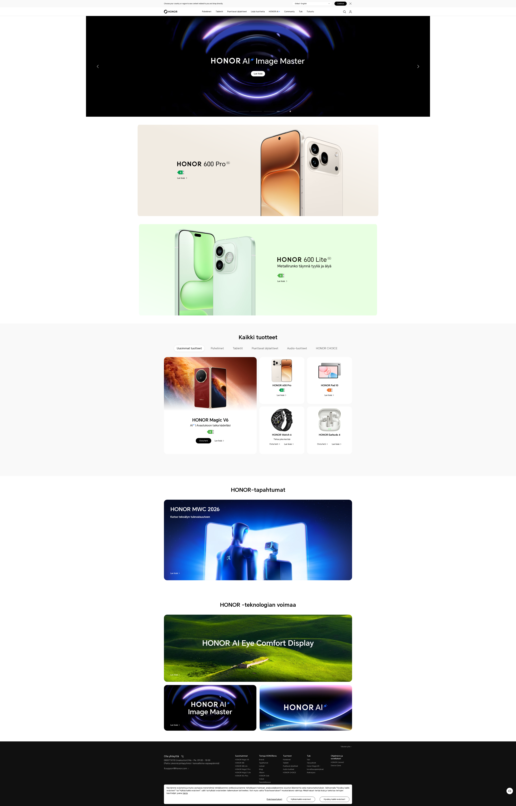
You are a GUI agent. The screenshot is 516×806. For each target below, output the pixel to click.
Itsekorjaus (311, 773)
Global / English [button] (301, 4)
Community (289, 11)
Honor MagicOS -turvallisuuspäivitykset (315, 767)
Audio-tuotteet (288, 769)
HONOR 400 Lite (241, 766)
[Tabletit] (224, 12)
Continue (340, 4)
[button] (251, 102)
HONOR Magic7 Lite (243, 773)
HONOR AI (273, 11)
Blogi (261, 769)
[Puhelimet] (212, 12)
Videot (261, 779)
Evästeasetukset (274, 799)
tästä (185, 793)
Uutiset (261, 766)
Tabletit (219, 11)
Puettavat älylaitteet (237, 11)
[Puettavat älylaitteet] (248, 12)
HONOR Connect (337, 762)
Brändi (261, 760)
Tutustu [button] (310, 11)
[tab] (190, 348)
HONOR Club (264, 776)
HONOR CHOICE (289, 773)
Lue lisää (266, 102)
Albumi (261, 773)
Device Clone (336, 766)
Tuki (300, 11)
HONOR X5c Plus (241, 776)
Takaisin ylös (346, 747)
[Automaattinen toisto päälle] (290, 111)
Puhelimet (206, 11)
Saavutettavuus (265, 782)
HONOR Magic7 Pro (242, 769)
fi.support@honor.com (175, 768)
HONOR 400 (239, 763)
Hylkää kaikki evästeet (301, 799)
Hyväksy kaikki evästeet (334, 799)
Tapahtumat (263, 763)
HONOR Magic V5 (242, 760)
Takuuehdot (311, 763)
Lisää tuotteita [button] (258, 11)
